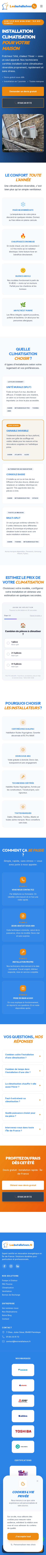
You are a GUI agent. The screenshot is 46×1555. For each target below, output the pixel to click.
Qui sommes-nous (10, 1308)
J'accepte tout (23, 1536)
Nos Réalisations (9, 1312)
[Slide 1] (37, 150)
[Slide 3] (41, 150)
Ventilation (7, 1291)
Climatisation (8, 1288)
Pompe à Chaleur (9, 1280)
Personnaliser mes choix (25, 1544)
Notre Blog (7, 1315)
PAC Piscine (7, 1284)
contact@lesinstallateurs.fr (18, 1341)
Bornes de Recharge (11, 1295)
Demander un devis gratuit (23, 91)
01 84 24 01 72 (12, 1337)
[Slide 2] (39, 150)
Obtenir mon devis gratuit (23, 1185)
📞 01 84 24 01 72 (23, 103)
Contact (5, 1319)
